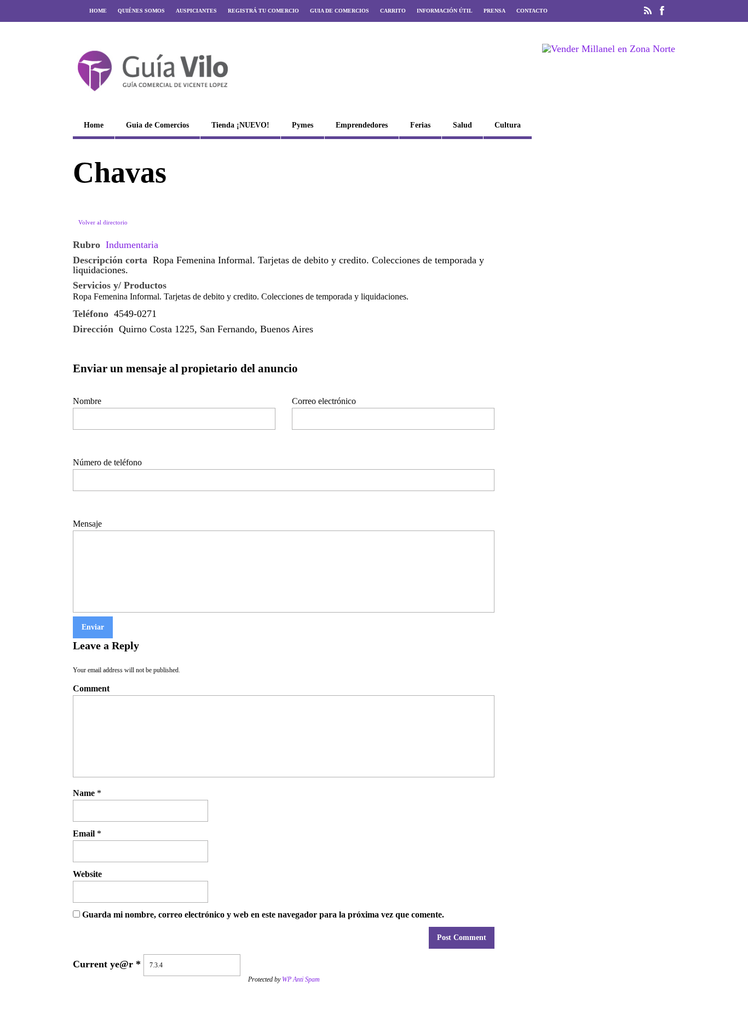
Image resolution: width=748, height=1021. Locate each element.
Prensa (494, 11)
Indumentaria (132, 244)
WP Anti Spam (301, 979)
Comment (91, 688)
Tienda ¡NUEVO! (240, 125)
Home (98, 11)
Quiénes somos (141, 11)
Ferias (420, 125)
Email (84, 833)
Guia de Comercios (339, 11)
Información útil (445, 11)
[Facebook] (662, 11)
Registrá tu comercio (263, 11)
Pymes (302, 125)
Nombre (87, 401)
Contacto (532, 11)
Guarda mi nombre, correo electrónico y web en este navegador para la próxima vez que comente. (263, 914)
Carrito (393, 11)
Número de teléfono (107, 462)
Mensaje (87, 523)
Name (84, 793)
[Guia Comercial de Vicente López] (153, 94)
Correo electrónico (324, 401)
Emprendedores (362, 125)
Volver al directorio (103, 222)
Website (87, 874)
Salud (462, 125)
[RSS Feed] (648, 11)
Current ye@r (107, 964)
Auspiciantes (196, 11)
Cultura (507, 125)
